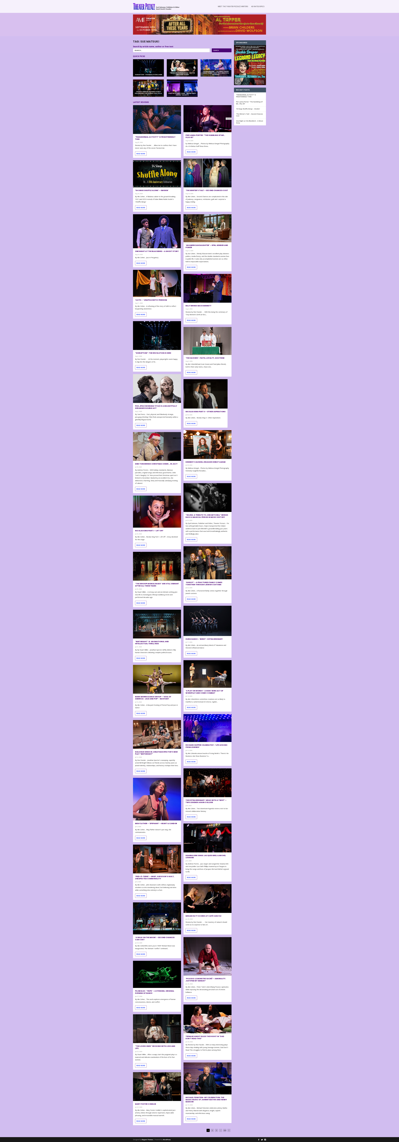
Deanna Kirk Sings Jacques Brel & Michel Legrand (206, 856)
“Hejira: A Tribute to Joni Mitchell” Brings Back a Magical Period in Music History (207, 516)
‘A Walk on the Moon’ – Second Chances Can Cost (155, 938)
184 (224, 1130)
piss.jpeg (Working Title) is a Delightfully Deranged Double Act (156, 407)
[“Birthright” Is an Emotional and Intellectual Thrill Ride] (157, 624)
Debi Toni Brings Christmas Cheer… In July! (156, 464)
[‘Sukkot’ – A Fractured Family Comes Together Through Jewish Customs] (207, 562)
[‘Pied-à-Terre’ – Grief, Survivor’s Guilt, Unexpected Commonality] (157, 859)
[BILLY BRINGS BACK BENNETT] (207, 288)
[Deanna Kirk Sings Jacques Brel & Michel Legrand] (207, 838)
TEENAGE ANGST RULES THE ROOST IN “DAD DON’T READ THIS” (205, 1037)
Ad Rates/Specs (257, 7)
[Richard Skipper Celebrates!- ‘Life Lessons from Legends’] (207, 728)
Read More (140, 154)
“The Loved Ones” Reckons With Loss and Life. (155, 1047)
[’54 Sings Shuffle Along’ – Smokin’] (157, 173)
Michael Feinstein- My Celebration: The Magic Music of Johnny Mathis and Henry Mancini (206, 1099)
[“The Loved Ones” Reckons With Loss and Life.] (157, 1028)
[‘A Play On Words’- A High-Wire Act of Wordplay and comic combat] (207, 674)
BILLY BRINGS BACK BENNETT (198, 306)
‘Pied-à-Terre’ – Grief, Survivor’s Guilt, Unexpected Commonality (154, 877)
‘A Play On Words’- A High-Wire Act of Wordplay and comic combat (204, 692)
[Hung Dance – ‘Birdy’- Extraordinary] (207, 621)
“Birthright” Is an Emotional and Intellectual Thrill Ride (152, 642)
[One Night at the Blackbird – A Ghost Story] (157, 231)
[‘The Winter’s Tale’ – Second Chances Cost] (207, 173)
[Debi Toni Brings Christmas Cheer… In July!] (157, 446)
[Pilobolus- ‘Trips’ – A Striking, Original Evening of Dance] (157, 974)
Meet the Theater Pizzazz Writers (233, 7)
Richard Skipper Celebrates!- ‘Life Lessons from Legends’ (206, 746)
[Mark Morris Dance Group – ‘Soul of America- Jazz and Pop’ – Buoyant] (157, 679)
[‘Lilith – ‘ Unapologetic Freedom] (157, 283)
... (220, 1130)
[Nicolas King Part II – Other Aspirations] (205, 394)
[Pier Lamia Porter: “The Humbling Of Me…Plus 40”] (207, 118)
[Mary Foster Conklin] (157, 1086)
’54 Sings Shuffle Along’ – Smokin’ (152, 190)
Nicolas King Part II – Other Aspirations (205, 411)
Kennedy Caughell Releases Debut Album (206, 462)
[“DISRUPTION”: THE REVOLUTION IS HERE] (157, 335)
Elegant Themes (147, 1140)
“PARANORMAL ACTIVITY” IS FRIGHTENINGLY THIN (155, 138)
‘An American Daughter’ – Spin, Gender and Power (207, 246)
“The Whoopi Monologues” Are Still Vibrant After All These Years (157, 584)
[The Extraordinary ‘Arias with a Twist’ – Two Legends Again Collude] (207, 782)
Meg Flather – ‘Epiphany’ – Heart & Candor (156, 823)
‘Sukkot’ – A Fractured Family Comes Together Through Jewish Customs (204, 583)
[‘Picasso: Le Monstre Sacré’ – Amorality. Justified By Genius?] (207, 956)
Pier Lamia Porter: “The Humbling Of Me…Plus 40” (205, 136)
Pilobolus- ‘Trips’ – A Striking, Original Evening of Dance (154, 992)
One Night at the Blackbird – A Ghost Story (157, 251)
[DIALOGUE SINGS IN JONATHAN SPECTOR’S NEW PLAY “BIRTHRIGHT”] (157, 734)
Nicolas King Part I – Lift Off (149, 530)
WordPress (167, 1140)
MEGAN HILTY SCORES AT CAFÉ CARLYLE (203, 916)
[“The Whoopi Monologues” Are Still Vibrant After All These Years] (157, 566)
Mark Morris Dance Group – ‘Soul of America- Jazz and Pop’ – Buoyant (153, 698)
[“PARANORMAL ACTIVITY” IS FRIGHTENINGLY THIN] (157, 119)
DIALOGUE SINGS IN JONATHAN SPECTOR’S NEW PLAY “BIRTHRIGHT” (156, 753)
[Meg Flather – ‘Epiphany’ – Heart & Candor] (157, 799)
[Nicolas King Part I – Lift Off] (157, 512)
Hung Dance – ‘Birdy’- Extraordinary (204, 639)
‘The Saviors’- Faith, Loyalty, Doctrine (205, 358)
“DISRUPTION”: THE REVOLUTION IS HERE (153, 353)
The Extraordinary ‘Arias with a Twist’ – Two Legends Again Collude (206, 801)
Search (216, 50)
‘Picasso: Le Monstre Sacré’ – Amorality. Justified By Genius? (206, 979)
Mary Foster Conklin (145, 1104)
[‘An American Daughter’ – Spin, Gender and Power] (207, 228)
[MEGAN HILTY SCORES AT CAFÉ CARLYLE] (207, 898)
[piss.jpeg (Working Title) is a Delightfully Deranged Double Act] (157, 388)
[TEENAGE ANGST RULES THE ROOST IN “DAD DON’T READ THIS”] (207, 1019)
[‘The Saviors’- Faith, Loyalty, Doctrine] (207, 341)
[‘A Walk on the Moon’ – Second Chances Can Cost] (157, 918)
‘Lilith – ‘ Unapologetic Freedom (151, 300)
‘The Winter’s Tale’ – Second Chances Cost (207, 190)
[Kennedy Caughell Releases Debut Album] (207, 444)
